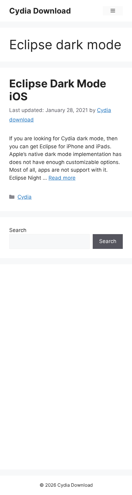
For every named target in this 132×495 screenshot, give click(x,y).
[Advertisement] (55, 365)
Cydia (24, 197)
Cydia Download (40, 10)
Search (17, 230)
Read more (62, 178)
